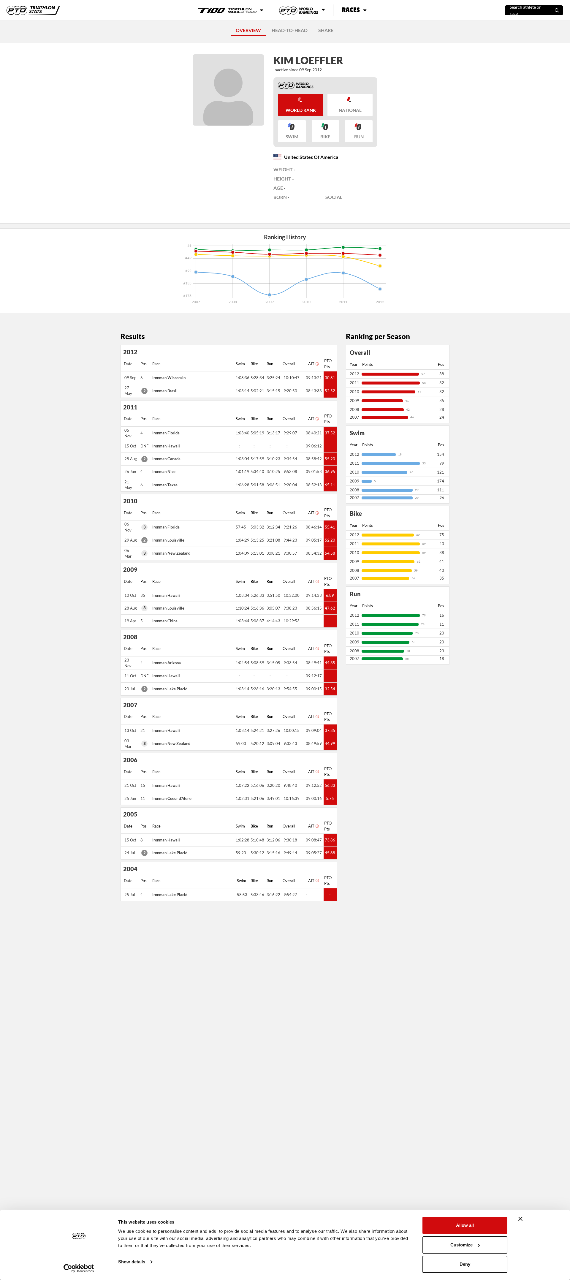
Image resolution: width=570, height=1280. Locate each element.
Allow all (465, 1225)
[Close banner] (520, 1219)
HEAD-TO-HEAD (290, 30)
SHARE (325, 30)
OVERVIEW (248, 30)
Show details (131, 1261)
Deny (465, 1264)
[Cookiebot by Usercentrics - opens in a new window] (79, 1268)
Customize (461, 1244)
